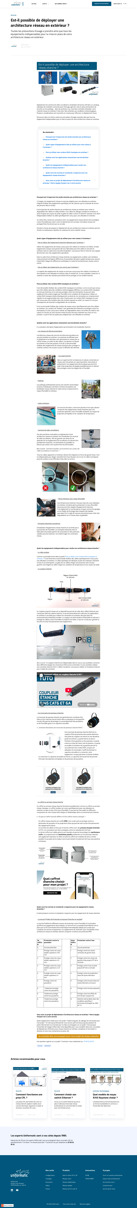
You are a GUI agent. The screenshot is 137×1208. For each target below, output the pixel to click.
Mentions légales (85, 1204)
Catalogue (49, 1179)
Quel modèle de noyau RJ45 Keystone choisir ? (105, 1096)
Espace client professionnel (111, 1179)
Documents (49, 1182)
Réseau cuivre (67, 1179)
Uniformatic (25, 45)
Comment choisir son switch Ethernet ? (65, 1096)
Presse (48, 1189)
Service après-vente (109, 1189)
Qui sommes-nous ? (109, 1182)
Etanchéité (47, 1046)
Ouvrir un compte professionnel (112, 1175)
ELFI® (87, 1175)
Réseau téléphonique (69, 1182)
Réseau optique (67, 1185)
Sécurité (40, 1046)
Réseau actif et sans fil (70, 1189)
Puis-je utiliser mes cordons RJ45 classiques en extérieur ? (67, 152)
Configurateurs (50, 1175)
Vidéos (48, 1185)
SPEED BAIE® (89, 1179)
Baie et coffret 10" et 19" (70, 1175)
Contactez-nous (107, 1185)
